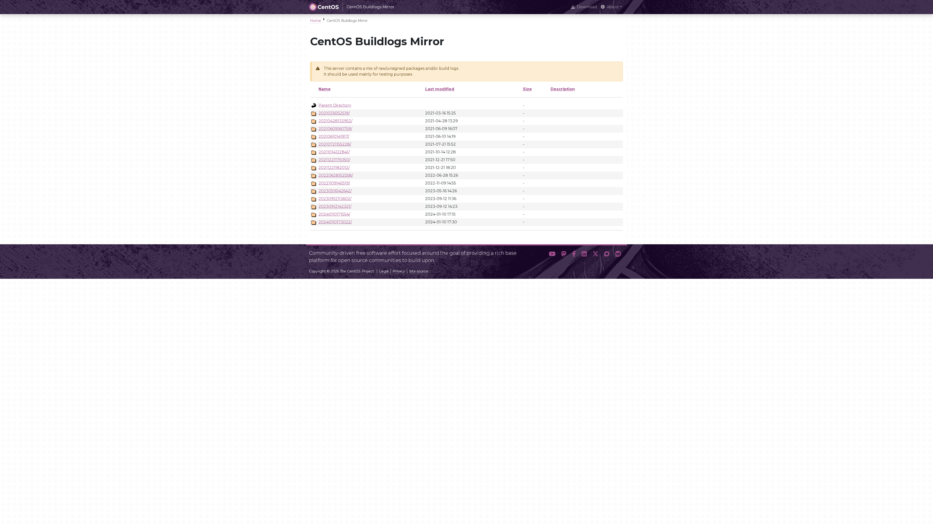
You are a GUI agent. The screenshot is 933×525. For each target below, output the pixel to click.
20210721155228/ (335, 144)
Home (315, 20)
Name (325, 89)
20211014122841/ (334, 152)
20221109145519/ (334, 183)
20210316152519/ (334, 113)
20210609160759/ (335, 128)
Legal (384, 271)
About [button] (613, 7)
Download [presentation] (587, 7)
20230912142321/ (335, 206)
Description (563, 89)
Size (527, 89)
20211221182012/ (334, 167)
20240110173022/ (335, 222)
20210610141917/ (334, 136)
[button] (552, 254)
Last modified (439, 89)
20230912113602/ (335, 198)
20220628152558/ (336, 175)
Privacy (399, 271)
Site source (418, 271)
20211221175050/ (334, 160)
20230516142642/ (335, 191)
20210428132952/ (335, 121)
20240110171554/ (334, 214)
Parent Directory (335, 105)
